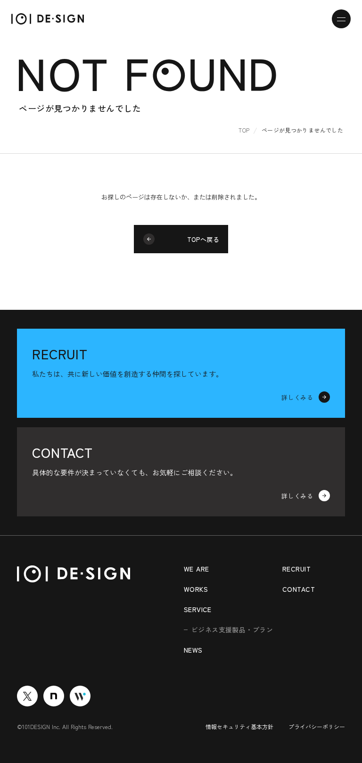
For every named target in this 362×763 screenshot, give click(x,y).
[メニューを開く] (341, 18)
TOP (244, 130)
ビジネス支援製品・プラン (232, 629)
